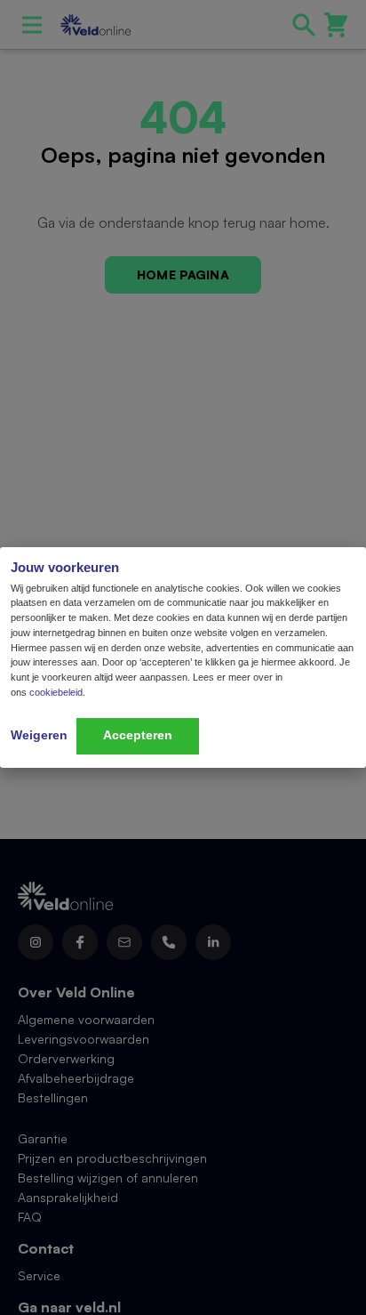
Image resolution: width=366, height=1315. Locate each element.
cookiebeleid (56, 692)
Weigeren (39, 735)
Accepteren (137, 735)
